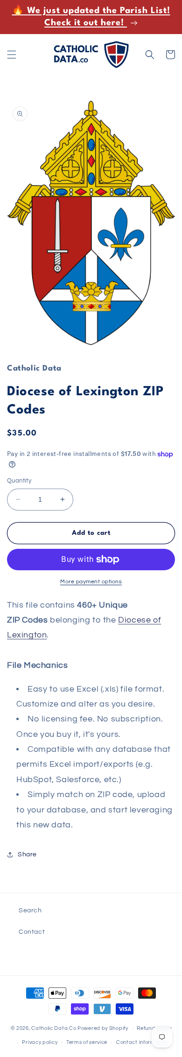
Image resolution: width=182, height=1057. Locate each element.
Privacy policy (39, 1042)
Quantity (19, 480)
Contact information (142, 1042)
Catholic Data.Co (53, 1028)
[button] (11, 54)
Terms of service (86, 1042)
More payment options (91, 582)
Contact (32, 932)
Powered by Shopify (102, 1028)
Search (30, 910)
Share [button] (27, 854)
